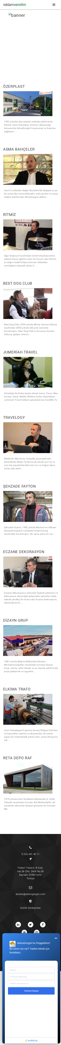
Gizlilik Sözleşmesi (30, 908)
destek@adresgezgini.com (30, 894)
